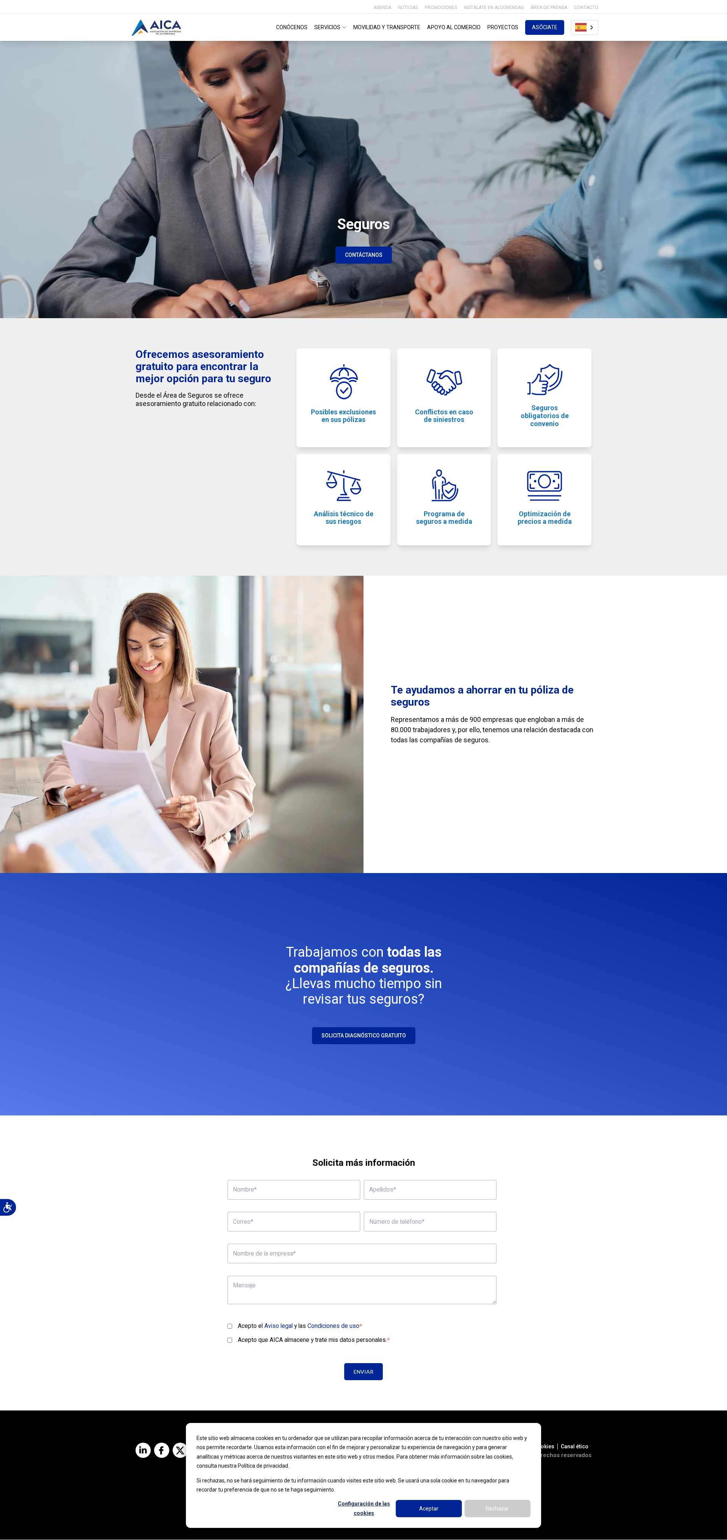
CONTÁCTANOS (363, 255)
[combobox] (584, 27)
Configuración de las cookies (364, 1508)
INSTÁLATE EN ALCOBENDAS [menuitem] (494, 7)
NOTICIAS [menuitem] (408, 7)
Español (584, 27)
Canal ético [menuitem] (574, 1446)
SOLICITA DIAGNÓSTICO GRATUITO (363, 1035)
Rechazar (497, 1509)
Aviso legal (278, 1325)
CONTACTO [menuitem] (586, 7)
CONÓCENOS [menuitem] (291, 27)
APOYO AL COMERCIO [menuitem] (454, 27)
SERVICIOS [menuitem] (327, 27)
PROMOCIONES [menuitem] (441, 7)
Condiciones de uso (333, 1325)
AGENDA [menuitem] (382, 7)
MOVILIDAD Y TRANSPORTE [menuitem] (386, 27)
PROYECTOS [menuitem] (502, 27)
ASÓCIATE (544, 27)
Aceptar (428, 1509)
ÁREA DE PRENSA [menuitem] (548, 7)
